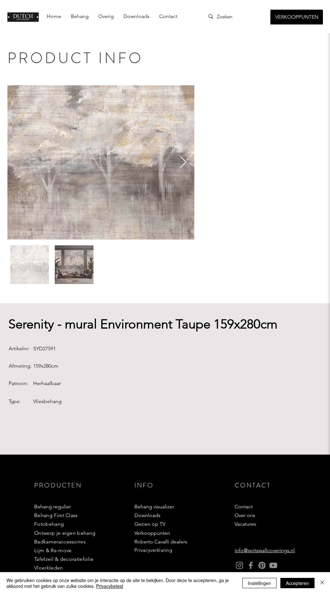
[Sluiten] (322, 583)
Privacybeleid (109, 586)
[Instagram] (239, 565)
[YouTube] (273, 565)
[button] (79, 16)
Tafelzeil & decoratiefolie (63, 559)
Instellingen (259, 583)
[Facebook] (251, 565)
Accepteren (297, 583)
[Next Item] (183, 162)
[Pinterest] (262, 565)
